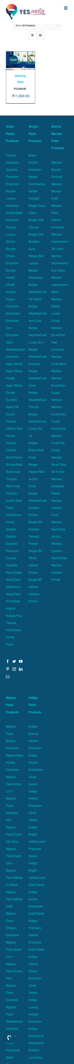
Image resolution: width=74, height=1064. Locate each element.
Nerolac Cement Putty (56, 508)
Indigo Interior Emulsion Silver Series (35, 805)
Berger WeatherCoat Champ (38, 400)
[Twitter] (14, 661)
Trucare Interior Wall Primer (14, 429)
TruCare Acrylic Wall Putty (14, 500)
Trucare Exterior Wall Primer (14, 450)
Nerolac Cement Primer (56, 572)
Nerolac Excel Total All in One (59, 465)
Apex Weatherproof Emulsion (15, 350)
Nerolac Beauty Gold (56, 191)
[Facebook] (7, 661)
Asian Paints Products (12, 134)
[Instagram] (14, 669)
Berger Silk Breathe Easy (36, 242)
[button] (9, 1037)
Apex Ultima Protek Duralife (14, 393)
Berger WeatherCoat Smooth (38, 357)
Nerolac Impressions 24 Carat (59, 242)
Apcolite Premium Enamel (12, 551)
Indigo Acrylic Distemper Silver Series (36, 770)
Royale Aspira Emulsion (12, 299)
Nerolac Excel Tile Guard (58, 443)
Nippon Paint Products (12, 705)
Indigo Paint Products (35, 705)
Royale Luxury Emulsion (12, 198)
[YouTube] (20, 661)
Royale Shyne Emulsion (12, 256)
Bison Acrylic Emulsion (35, 163)
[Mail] (7, 676)
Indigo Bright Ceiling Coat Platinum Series (37, 841)
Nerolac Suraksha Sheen (58, 486)
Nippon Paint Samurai (12, 993)
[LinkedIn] (20, 669)
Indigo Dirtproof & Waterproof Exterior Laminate (36, 1043)
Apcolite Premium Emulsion (12, 177)
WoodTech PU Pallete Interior (13, 601)
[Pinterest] (7, 669)
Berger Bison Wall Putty (36, 450)
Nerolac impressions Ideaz (59, 285)
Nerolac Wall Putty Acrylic (58, 529)
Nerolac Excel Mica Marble (58, 364)
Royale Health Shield (10, 278)
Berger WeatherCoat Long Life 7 (38, 335)
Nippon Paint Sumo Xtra (14, 971)
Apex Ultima (14, 364)
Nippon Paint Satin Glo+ (13, 856)
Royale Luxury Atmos (10, 234)
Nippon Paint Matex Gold (14, 899)
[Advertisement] (37, 63)
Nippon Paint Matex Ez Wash (14, 878)
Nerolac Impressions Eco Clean (59, 263)
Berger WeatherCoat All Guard (38, 292)
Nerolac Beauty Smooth (56, 170)
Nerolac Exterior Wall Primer (59, 551)
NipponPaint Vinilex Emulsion (14, 763)
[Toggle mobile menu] (66, 8)
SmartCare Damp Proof (13, 637)
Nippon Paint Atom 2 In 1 (14, 784)
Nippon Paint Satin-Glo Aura (14, 834)
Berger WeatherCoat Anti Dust (38, 313)
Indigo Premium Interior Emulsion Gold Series (36, 935)
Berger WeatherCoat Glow (38, 378)
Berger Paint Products (35, 134)
